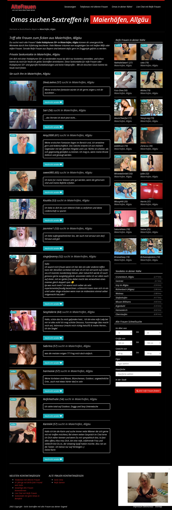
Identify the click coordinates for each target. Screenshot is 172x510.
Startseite (13, 29)
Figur (118, 359)
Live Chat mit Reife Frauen (148, 6)
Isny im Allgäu (138, 285)
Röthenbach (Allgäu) (138, 289)
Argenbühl (138, 305)
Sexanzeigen (70, 6)
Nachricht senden (52, 102)
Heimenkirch (138, 310)
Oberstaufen (138, 314)
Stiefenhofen (138, 297)
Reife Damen (59, 482)
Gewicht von (121, 348)
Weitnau (138, 293)
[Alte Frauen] (23, 7)
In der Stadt (121, 379)
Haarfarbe (120, 369)
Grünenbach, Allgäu (138, 276)
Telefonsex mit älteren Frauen (94, 6)
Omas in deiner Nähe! (122, 6)
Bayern (35, 29)
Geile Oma (58, 479)
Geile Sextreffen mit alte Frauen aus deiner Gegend (45, 506)
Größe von (120, 338)
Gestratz (138, 281)
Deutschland (24, 29)
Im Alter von (121, 328)
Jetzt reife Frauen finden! (149, 390)
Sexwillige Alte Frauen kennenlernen (24, 489)
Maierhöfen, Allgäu (83, 82)
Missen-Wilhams (138, 301)
